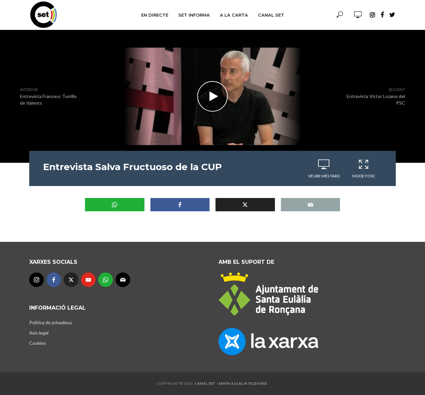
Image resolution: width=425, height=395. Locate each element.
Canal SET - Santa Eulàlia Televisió (231, 383)
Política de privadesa (50, 322)
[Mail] (123, 279)
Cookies (37, 343)
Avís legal (38, 333)
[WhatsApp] (105, 279)
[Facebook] (53, 279)
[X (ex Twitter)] (71, 279)
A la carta (234, 15)
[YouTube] (88, 279)
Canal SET (271, 15)
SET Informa (194, 15)
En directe (154, 15)
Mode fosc (363, 175)
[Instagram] (36, 279)
